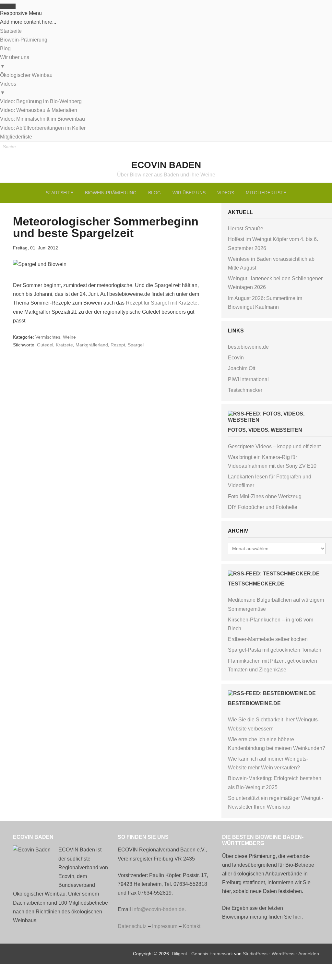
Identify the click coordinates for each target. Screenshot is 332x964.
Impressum (164, 926)
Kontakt (191, 926)
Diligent (179, 953)
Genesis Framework (212, 953)
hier (297, 917)
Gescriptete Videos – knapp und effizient (274, 446)
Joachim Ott (241, 368)
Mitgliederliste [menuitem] (16, 136)
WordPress (283, 953)
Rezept (118, 344)
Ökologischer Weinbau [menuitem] (26, 75)
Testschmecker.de (256, 583)
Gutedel (45, 344)
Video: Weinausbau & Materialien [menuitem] (38, 110)
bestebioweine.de (248, 347)
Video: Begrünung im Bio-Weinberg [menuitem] (41, 101)
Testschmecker (245, 390)
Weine (69, 337)
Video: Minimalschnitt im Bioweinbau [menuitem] (42, 119)
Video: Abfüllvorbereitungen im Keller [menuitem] (43, 128)
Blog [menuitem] (5, 48)
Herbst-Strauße (245, 228)
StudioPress (255, 953)
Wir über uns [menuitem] (14, 61)
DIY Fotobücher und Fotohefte (262, 507)
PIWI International (248, 379)
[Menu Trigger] (8, 6)
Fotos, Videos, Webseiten (265, 430)
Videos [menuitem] (8, 88)
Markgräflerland (92, 344)
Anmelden (308, 953)
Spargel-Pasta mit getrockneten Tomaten (274, 650)
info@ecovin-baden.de (158, 909)
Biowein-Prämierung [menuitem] (23, 39)
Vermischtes (47, 337)
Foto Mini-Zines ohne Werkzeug (265, 496)
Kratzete (64, 344)
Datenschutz (132, 926)
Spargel (136, 344)
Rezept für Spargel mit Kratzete (161, 303)
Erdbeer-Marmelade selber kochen (268, 639)
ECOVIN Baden (166, 165)
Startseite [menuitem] (11, 31)
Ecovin (236, 357)
